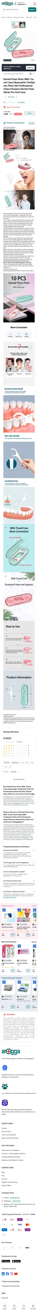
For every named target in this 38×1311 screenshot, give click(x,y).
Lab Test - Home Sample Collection (13, 1153)
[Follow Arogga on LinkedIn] (3, 1273)
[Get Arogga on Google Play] (6, 1261)
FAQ (3, 1176)
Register (30, 67)
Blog (3, 1172)
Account (4, 1179)
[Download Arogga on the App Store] (16, 1261)
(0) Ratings (21, 102)
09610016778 (14, 1198)
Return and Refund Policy (10, 1138)
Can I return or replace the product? (14, 891)
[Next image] (32, 45)
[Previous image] (5, 44)
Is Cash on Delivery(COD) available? (14, 872)
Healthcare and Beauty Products (12, 1160)
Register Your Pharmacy (10, 1182)
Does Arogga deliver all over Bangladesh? (16, 862)
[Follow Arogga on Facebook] (7, 1273)
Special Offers (6, 1185)
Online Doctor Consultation (10, 1150)
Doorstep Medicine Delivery (11, 1157)
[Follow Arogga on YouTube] (15, 1273)
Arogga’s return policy (9, 897)
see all (34, 906)
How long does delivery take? (12, 881)
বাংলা (32, 123)
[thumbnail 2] (22, 25)
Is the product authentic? (10, 850)
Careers (4, 1128)
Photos (16, 762)
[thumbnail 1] (15, 25)
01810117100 (16, 1201)
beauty (16, 803)
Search (32, 10)
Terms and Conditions (9, 1135)
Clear (8, 762)
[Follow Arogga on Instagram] (11, 1273)
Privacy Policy (6, 1131)
